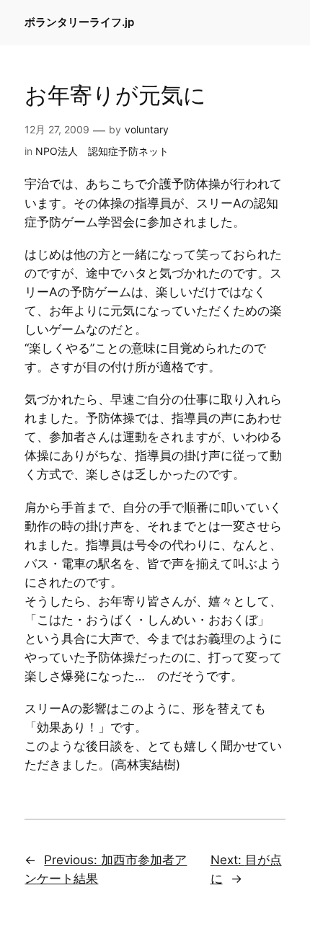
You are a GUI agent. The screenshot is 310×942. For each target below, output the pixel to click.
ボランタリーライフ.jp (79, 22)
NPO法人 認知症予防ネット (102, 151)
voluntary (147, 129)
